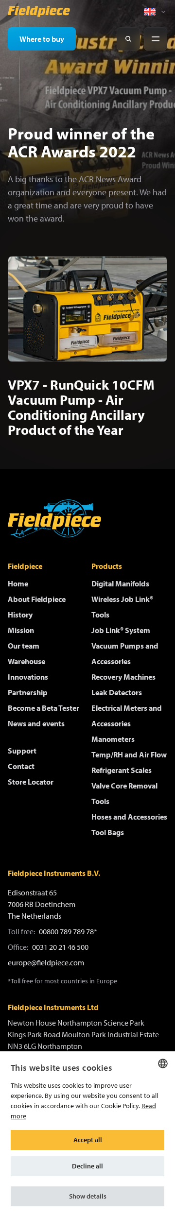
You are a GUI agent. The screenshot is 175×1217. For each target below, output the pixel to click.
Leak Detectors (116, 692)
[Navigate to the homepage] (39, 11)
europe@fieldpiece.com (46, 962)
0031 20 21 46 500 (60, 947)
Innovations (28, 677)
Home (18, 583)
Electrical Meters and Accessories (126, 715)
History (20, 614)
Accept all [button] (87, 1139)
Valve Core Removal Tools (124, 793)
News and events (36, 723)
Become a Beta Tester (43, 708)
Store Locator (30, 782)
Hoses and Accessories (129, 817)
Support (22, 750)
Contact (21, 766)
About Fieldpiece (37, 599)
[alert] (87, 1134)
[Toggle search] (128, 39)
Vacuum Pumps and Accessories (124, 653)
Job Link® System (120, 630)
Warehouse (26, 661)
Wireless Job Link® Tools (122, 606)
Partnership (28, 692)
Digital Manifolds (120, 583)
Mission (21, 630)
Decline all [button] (87, 1166)
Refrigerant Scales (121, 770)
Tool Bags (107, 832)
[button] (87, 1196)
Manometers (113, 739)
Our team (23, 646)
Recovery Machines (123, 677)
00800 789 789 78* (68, 931)
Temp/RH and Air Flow (129, 754)
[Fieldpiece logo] (54, 518)
